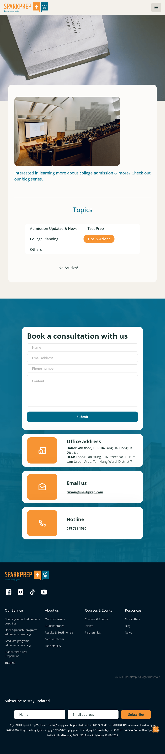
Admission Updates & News (53, 228)
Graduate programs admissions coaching (18, 643)
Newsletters (132, 619)
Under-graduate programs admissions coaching (21, 632)
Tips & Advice (99, 238)
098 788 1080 (76, 528)
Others (36, 249)
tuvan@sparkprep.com (85, 492)
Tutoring (10, 663)
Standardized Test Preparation (16, 654)
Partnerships (53, 646)
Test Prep (96, 228)
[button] (156, 7)
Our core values (55, 619)
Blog (127, 626)
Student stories (54, 626)
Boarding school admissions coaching (22, 621)
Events (89, 626)
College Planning (44, 238)
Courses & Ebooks (96, 619)
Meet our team (54, 639)
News (128, 632)
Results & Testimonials (59, 632)
